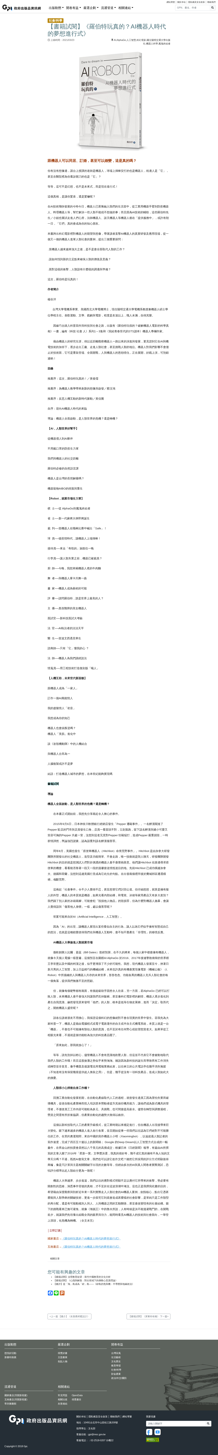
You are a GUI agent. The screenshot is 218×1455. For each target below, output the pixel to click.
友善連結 (62, 1403)
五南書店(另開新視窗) (15, 1399)
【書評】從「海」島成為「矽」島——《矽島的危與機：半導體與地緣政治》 (94, 1284)
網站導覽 (171, 2)
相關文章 (55, 1258)
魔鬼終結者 (164, 43)
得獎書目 (76, 1399)
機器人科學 (152, 43)
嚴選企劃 (89, 8)
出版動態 (55, 8)
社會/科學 (116, 1370)
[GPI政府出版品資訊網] (21, 8)
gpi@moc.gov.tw (97, 1434)
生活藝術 (116, 1357)
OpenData (77, 1395)
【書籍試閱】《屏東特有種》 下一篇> (148, 1316)
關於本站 (181, 2)
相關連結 (124, 8)
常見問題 (62, 1395)
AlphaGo (121, 40)
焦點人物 (62, 1361)
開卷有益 (72, 8)
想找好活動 (10, 1353)
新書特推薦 (10, 1357)
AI (115, 40)
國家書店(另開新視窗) (15, 1395)
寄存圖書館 (10, 1403)
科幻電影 (141, 40)
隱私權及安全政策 (196, 2)
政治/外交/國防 (119, 1378)
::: (45, 7)
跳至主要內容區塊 (8, 1)
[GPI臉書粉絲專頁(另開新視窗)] (150, 1431)
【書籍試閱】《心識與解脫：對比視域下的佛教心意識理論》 (86, 1280)
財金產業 (116, 1374)
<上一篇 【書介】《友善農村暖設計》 (69, 1316)
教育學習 (116, 1365)
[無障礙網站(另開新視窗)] (152, 1439)
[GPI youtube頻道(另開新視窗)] (158, 1431)
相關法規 (62, 1399)
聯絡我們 (211, 2)
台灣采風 (116, 1353)
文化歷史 (116, 1361)
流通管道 (107, 8)
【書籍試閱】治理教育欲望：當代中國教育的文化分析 (82, 1277)
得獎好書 (62, 1353)
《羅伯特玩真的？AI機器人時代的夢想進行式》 (91, 1238)
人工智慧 (131, 40)
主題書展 (62, 1357)
